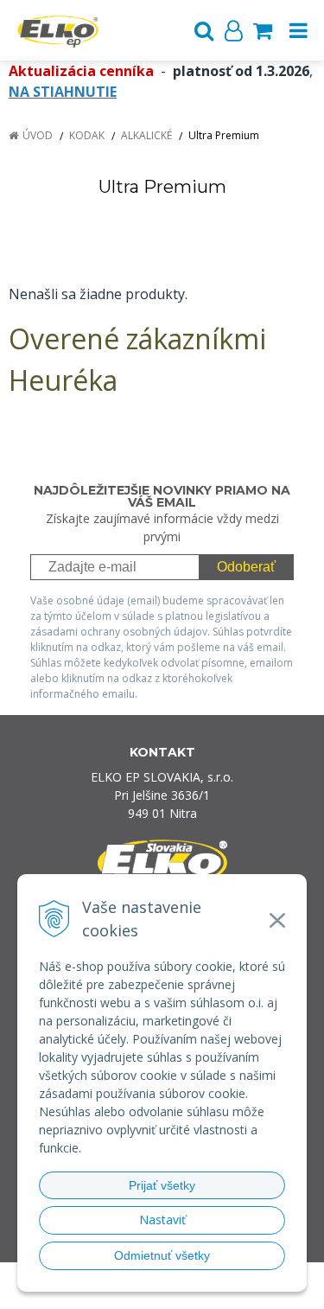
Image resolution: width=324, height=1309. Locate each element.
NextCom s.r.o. (195, 1292)
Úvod (37, 135)
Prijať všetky (162, 1185)
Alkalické (146, 135)
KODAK (87, 135)
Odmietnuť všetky (162, 1255)
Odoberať (246, 566)
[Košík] (262, 30)
